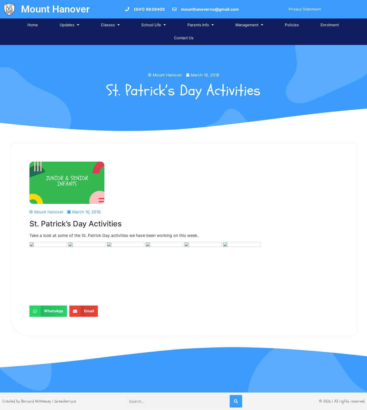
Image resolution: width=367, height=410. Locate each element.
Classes (108, 24)
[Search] (236, 401)
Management (246, 24)
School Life (151, 24)
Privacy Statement (305, 9)
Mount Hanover (55, 9)
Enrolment (330, 24)
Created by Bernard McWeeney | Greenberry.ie (39, 401)
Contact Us (183, 37)
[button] (48, 311)
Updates (67, 24)
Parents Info (198, 24)
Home (32, 24)
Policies (292, 24)
